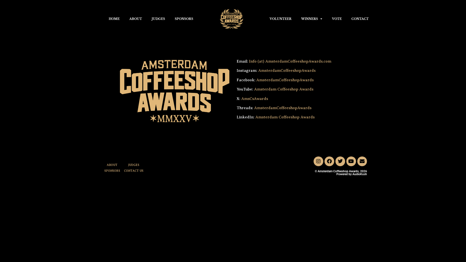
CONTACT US (133, 170)
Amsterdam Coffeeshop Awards (283, 89)
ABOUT (135, 19)
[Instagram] (318, 161)
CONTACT (360, 19)
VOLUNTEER (280, 19)
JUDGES (158, 19)
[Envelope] (362, 161)
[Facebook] (329, 161)
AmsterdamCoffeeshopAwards (287, 70)
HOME (114, 19)
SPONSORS (184, 19)
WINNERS (309, 19)
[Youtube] (351, 161)
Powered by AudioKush (351, 174)
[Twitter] (340, 161)
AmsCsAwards (254, 99)
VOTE (337, 19)
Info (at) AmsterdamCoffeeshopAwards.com (289, 61)
